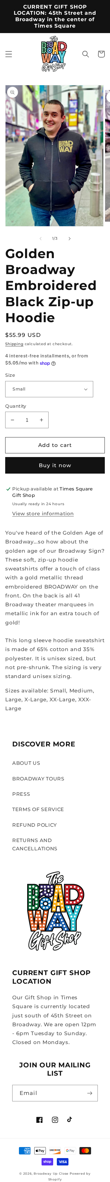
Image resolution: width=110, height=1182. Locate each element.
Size (10, 375)
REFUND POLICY (34, 825)
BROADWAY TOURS (38, 779)
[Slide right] (69, 239)
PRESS (21, 794)
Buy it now (55, 465)
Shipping (14, 344)
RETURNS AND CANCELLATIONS (34, 844)
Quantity (15, 406)
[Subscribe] (89, 1093)
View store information (43, 513)
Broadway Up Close (51, 1173)
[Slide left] (40, 239)
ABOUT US (26, 763)
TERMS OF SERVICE (38, 809)
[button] (8, 54)
